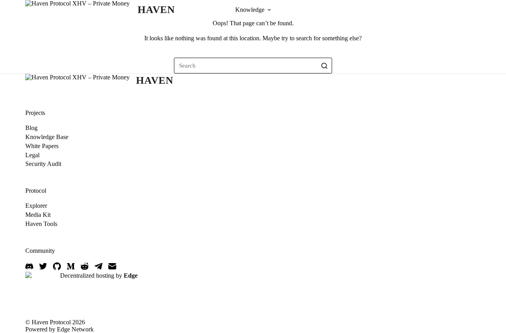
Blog (31, 127)
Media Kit (38, 214)
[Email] (112, 266)
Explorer (36, 205)
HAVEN (156, 9)
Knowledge (249, 9)
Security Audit (43, 163)
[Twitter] (43, 266)
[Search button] (324, 65)
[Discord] (29, 266)
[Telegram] (98, 266)
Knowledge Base (46, 137)
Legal (32, 155)
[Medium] (71, 266)
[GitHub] (57, 266)
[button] (269, 10)
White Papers (42, 146)
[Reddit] (85, 266)
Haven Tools (41, 223)
